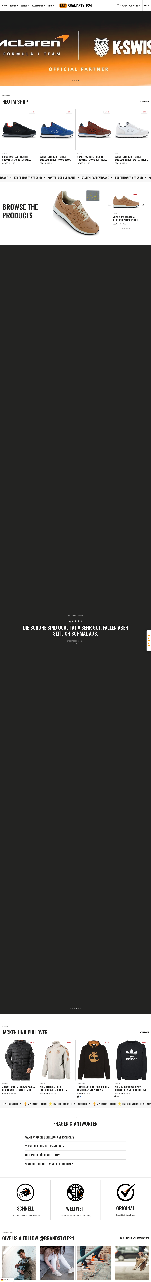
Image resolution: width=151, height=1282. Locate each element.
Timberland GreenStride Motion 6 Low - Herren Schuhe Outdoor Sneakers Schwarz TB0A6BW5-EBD (125, 219)
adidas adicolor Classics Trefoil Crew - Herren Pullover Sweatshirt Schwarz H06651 (131, 1089)
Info (50, 5)
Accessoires (37, 5)
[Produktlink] (19, 137)
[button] (73, 81)
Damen (24, 5)
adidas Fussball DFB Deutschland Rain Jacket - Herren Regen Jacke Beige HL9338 (56, 1089)
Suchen (123, 5)
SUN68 (4, 153)
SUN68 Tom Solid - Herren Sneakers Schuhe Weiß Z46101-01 (131, 158)
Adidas (42, 1084)
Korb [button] (146, 5)
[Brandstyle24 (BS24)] (75, 5)
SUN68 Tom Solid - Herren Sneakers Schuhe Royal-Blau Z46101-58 (55, 158)
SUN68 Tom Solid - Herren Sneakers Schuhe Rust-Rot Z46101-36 (91, 158)
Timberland (117, 214)
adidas (5, 1084)
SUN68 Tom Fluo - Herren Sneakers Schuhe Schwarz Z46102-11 (16, 158)
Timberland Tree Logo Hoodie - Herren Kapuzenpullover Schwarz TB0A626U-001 (93, 1089)
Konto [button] (131, 5)
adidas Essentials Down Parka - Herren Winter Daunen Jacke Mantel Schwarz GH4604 (18, 1089)
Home (4, 5)
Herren (13, 5)
